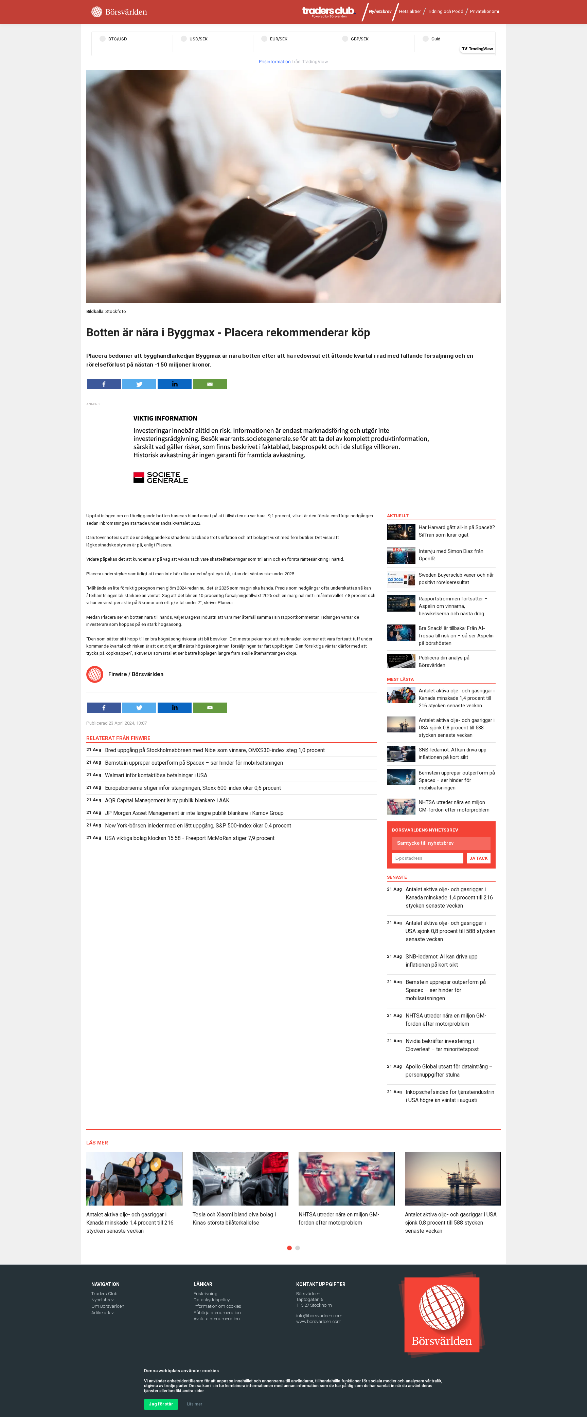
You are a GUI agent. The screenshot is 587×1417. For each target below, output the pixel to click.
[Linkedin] (175, 384)
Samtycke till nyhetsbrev (425, 843)
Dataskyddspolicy (212, 1299)
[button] (289, 1248)
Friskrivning (205, 1293)
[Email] (210, 384)
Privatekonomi (484, 11)
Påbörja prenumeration (217, 1312)
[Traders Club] (329, 12)
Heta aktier (410, 11)
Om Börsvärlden (107, 1306)
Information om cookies (217, 1306)
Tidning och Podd (445, 11)
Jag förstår (161, 1403)
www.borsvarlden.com (318, 1321)
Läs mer (194, 1404)
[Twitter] (139, 384)
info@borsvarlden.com (319, 1315)
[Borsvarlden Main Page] (119, 12)
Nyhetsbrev (380, 11)
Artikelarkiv (102, 1312)
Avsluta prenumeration (217, 1318)
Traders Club (104, 1293)
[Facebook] (104, 384)
